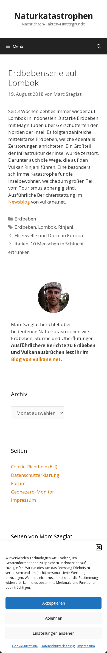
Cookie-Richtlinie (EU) (34, 466)
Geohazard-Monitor (32, 492)
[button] (99, 547)
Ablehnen (53, 618)
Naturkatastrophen (53, 15)
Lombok (47, 227)
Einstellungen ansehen (54, 633)
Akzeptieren (53, 603)
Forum (18, 483)
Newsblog (19, 202)
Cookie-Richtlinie (25, 646)
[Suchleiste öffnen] (99, 46)
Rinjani (65, 227)
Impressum (86, 646)
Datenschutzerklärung (58, 646)
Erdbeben (25, 219)
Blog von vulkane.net (36, 359)
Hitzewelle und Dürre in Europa (49, 235)
